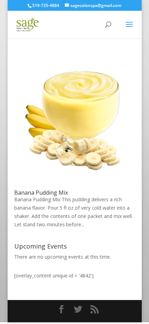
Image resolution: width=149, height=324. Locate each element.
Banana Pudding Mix (41, 192)
